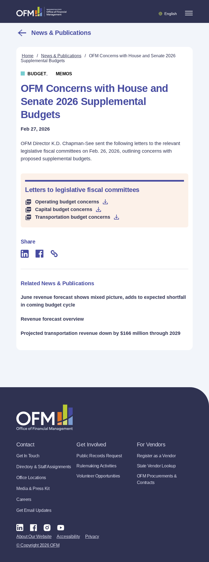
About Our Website (33, 536)
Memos (64, 73)
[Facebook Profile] (33, 527)
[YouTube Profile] (60, 527)
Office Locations (31, 477)
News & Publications (61, 32)
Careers (23, 499)
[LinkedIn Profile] (19, 527)
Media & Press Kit (33, 488)
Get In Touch (27, 455)
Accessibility (68, 536)
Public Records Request (99, 455)
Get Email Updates (33, 510)
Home (27, 55)
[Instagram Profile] (47, 527)
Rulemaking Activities (96, 466)
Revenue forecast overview (52, 319)
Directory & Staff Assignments (43, 466)
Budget (36, 73)
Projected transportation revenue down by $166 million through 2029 (100, 333)
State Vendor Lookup (156, 466)
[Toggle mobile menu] (189, 13)
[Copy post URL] (54, 254)
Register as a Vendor (156, 455)
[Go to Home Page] (41, 11)
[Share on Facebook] (39, 254)
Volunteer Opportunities (98, 476)
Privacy (92, 536)
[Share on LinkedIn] (25, 254)
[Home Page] (44, 417)
